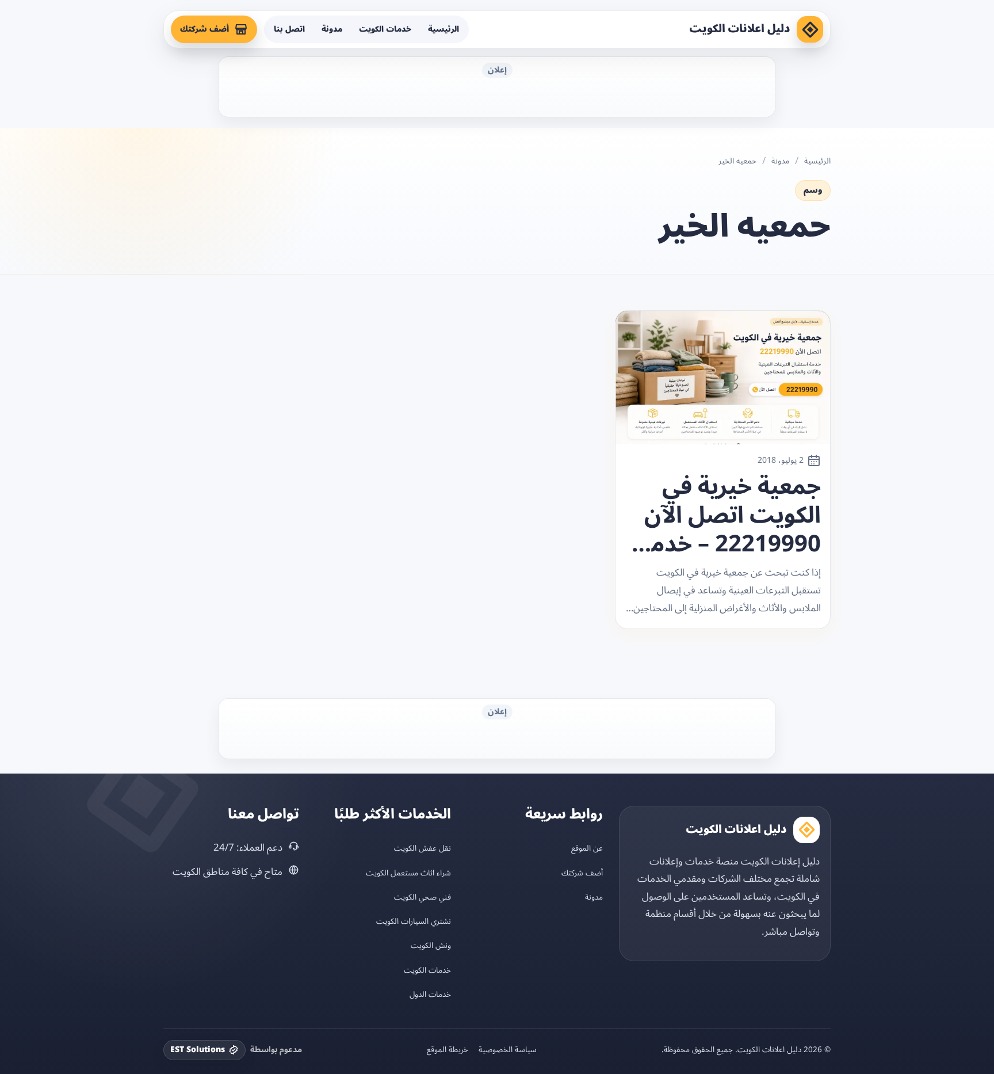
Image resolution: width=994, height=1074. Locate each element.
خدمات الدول (430, 994)
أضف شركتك (204, 29)
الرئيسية (443, 29)
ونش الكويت (431, 945)
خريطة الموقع (447, 1050)
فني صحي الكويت (422, 897)
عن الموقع (587, 848)
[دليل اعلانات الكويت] (810, 29)
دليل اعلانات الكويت (739, 28)
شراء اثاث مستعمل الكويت (408, 872)
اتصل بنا (289, 29)
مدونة (332, 29)
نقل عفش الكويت (422, 848)
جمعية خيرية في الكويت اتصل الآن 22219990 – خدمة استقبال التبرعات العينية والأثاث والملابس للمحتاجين (730, 516)
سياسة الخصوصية (508, 1050)
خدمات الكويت (385, 29)
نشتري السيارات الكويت (413, 921)
